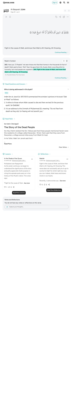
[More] (67, 16)
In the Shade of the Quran (13, 158)
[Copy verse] (56, 16)
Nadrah (41, 158)
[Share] (60, 16)
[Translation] (66, 61)
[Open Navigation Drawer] (68, 2)
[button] (65, 32)
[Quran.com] (8, 3)
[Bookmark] (10, 16)
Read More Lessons (19, 193)
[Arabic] (63, 61)
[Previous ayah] (65, 10)
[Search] (64, 2)
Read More (8, 144)
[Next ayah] (68, 10)
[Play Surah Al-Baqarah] (6, 16)
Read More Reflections (54, 190)
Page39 (13, 12)
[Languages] (60, 2)
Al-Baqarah (15, 9)
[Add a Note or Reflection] (64, 16)
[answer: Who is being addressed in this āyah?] (36, 103)
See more (27, 183)
